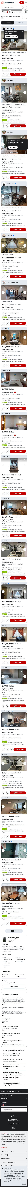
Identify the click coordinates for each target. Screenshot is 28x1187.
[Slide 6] (16, 152)
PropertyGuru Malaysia (7, 1151)
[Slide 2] (11, 152)
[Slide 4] (14, 251)
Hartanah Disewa (5, 1158)
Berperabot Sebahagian (19, 1044)
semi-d (19, 1001)
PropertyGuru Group (6, 1095)
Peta (21, 22)
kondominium (8, 1001)
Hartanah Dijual (5, 1155)
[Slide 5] (15, 597)
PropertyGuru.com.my (6, 1133)
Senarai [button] (9, 22)
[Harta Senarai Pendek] (24, 33)
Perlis (3, 1021)
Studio (3, 1035)
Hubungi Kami (4, 1098)
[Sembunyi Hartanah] (21, 85)
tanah (5, 1002)
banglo (23, 1001)
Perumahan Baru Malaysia (8, 1162)
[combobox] (13, 7)
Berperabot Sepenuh (7, 1044)
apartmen (14, 1001)
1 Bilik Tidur (9, 1035)
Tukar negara (4, 1102)
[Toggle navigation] (25, 2)
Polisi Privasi (10, 1175)
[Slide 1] (10, 152)
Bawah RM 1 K (14, 1028)
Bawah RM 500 (5, 1028)
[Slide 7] (17, 152)
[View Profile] (14, 28)
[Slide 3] (12, 152)
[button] (7, 952)
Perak (7, 1021)
